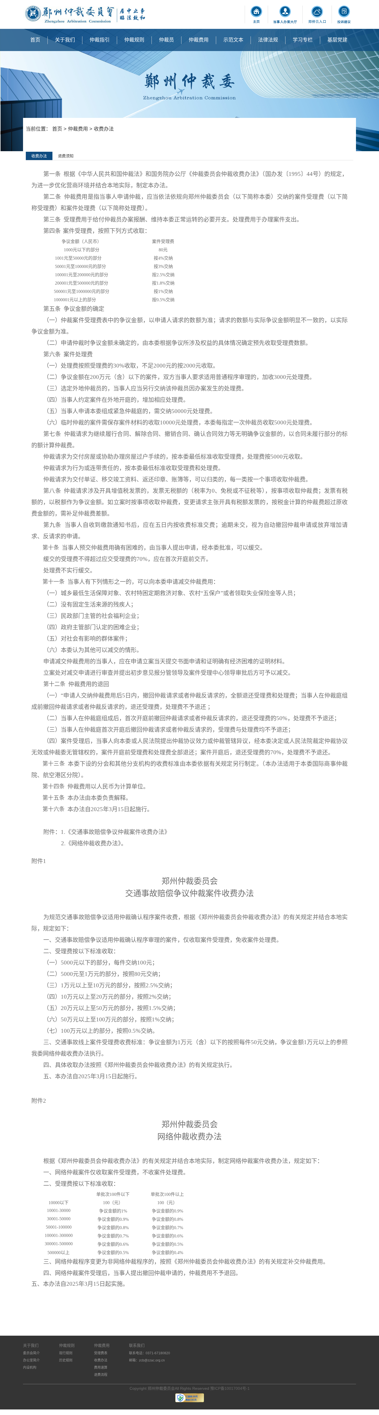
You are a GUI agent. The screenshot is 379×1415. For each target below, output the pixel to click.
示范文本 (233, 40)
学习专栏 (303, 40)
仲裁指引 (100, 40)
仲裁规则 (134, 40)
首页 (35, 40)
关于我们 (65, 40)
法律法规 (268, 40)
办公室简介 (31, 1360)
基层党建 (337, 40)
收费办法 (100, 1360)
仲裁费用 (199, 40)
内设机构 (29, 1368)
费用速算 (100, 1368)
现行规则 (65, 1353)
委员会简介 (31, 1353)
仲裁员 (166, 40)
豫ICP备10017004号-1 (230, 1388)
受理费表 (100, 1353)
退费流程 (100, 1375)
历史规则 (65, 1360)
